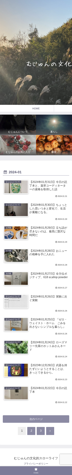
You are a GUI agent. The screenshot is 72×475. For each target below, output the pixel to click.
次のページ (36, 419)
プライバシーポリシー (36, 463)
